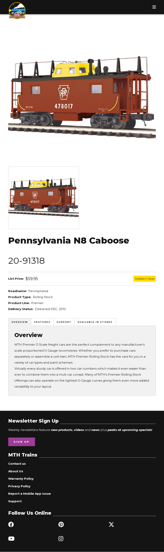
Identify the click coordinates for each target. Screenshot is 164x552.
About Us (15, 471)
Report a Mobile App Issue (29, 493)
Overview (19, 322)
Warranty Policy (21, 478)
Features (42, 322)
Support (64, 322)
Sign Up (21, 441)
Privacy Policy (19, 486)
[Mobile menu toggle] (154, 7)
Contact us (17, 463)
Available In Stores (95, 322)
